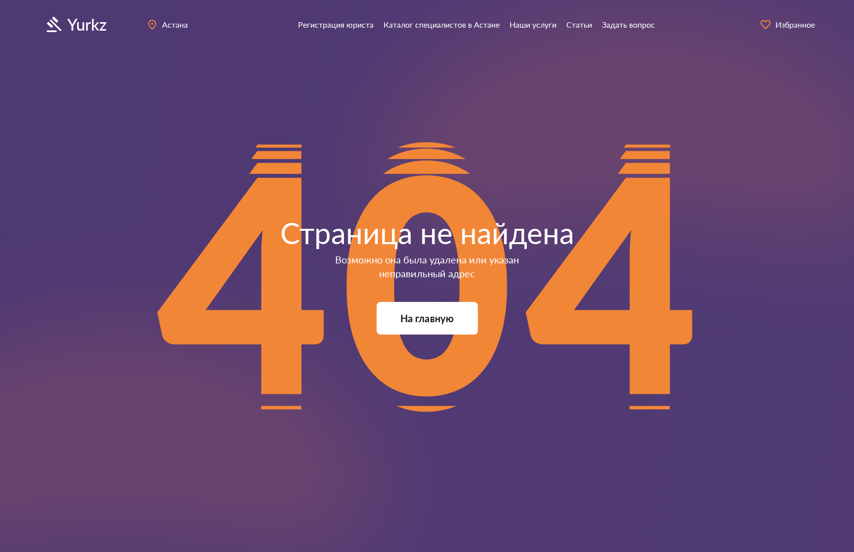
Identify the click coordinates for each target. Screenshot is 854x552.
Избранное (795, 24)
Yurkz (87, 24)
